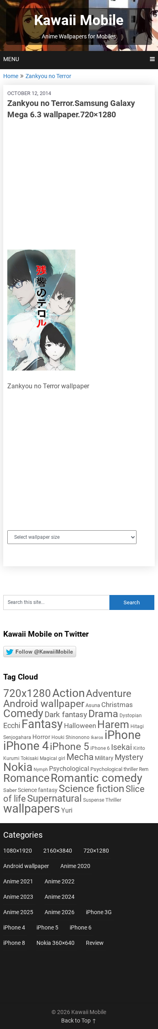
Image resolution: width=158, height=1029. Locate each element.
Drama (103, 714)
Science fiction (91, 788)
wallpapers (31, 808)
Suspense (93, 800)
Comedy (23, 713)
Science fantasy (38, 790)
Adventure (108, 693)
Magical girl (52, 758)
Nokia (17, 767)
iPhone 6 (100, 748)
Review (95, 943)
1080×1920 (17, 850)
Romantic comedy (96, 778)
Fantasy (42, 724)
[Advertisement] (79, 184)
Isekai (121, 747)
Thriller (113, 800)
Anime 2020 (75, 866)
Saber (10, 790)
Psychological (69, 769)
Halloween (80, 726)
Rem (144, 769)
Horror (41, 737)
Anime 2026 (60, 912)
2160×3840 (57, 850)
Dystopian (131, 715)
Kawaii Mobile (79, 20)
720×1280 (96, 850)
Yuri (67, 810)
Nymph (41, 769)
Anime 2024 (60, 896)
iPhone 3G (99, 912)
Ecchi (11, 725)
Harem (113, 724)
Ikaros (97, 737)
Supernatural (54, 798)
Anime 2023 (18, 896)
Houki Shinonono (70, 737)
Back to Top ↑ (78, 1020)
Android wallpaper (43, 703)
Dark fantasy (66, 714)
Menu (11, 59)
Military (104, 758)
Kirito (139, 748)
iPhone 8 (14, 943)
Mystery (129, 757)
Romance (26, 778)
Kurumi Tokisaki (20, 758)
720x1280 (27, 693)
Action (68, 693)
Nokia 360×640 (55, 943)
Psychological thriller (114, 769)
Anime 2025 (18, 912)
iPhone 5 (69, 746)
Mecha (80, 757)
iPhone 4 (26, 746)
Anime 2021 (18, 881)
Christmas (117, 705)
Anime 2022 (60, 881)
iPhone (123, 735)
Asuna (92, 705)
